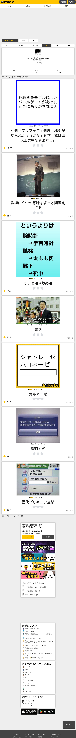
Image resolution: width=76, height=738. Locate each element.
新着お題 (40, 736)
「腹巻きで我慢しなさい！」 (32, 628)
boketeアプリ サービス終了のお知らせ (33, 582)
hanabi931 (28, 667)
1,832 (10, 148)
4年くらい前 (69, 338)
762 (9, 402)
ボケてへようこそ (48, 537)
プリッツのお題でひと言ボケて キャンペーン (35, 590)
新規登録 (63, 2)
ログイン (71, 2)
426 (9, 510)
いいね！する (29, 701)
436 (9, 337)
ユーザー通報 (38, 63)
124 (9, 291)
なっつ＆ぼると (10, 40)
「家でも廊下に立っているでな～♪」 (34, 638)
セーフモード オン (28, 537)
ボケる (28, 6)
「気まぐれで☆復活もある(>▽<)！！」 (35, 645)
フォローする (29, 703)
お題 (33, 40)
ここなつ (27, 688)
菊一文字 (27, 675)
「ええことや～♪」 (29, 631)
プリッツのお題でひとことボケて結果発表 (34, 586)
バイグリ (27, 669)
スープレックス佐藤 (30, 685)
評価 (22, 516)
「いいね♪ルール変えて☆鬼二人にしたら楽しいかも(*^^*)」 (38, 654)
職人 (66, 6)
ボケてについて (54, 736)
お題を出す (47, 6)
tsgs (26, 677)
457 (9, 215)
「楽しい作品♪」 (29, 651)
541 (9, 456)
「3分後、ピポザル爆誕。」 (32, 648)
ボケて (4, 516)
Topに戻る (69, 725)
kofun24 (27, 683)
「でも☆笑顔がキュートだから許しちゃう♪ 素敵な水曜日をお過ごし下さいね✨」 (38, 642)
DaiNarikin (28, 672)
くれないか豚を (29, 680)
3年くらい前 (69, 148)
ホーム (9, 6)
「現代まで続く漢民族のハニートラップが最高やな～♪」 (38, 634)
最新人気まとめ (29, 736)
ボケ (23, 40)
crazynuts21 (15, 516)
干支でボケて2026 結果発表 (30, 594)
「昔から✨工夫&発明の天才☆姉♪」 (34, 658)
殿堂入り (14, 736)
